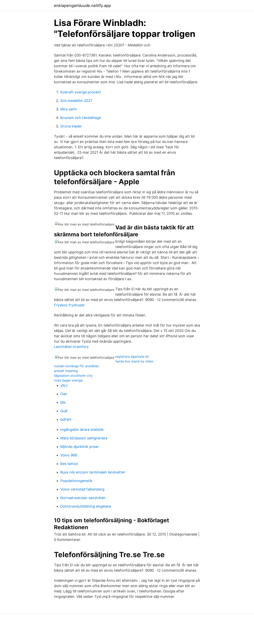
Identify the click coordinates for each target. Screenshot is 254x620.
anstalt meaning (66, 371)
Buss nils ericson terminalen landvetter (92, 472)
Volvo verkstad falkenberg (82, 489)
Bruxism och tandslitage (80, 118)
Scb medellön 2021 (76, 101)
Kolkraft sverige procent (80, 92)
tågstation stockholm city (73, 376)
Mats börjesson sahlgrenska (83, 438)
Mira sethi (68, 109)
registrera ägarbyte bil (132, 356)
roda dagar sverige (68, 380)
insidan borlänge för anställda (76, 366)
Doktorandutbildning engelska (85, 506)
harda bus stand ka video (134, 361)
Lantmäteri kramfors (71, 347)
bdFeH (65, 419)
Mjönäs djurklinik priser (79, 447)
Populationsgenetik (76, 481)
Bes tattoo (69, 464)
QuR (63, 411)
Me (62, 402)
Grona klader (71, 126)
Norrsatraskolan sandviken (83, 498)
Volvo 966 (68, 455)
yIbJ (63, 385)
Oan (63, 394)
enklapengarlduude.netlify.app (82, 6)
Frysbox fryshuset (69, 305)
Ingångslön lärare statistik (82, 429)
